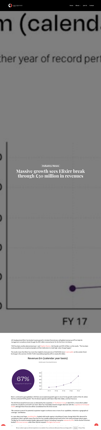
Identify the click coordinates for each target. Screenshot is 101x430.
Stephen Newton (45, 347)
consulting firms (32, 417)
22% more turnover (22, 423)
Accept (75, 428)
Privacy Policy (82, 428)
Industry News (50, 166)
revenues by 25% (68, 421)
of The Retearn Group (59, 403)
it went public (69, 352)
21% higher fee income (53, 423)
